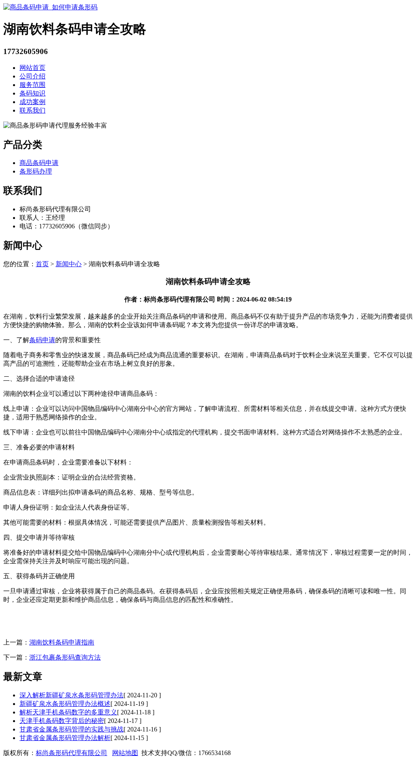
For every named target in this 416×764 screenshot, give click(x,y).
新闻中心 (69, 263)
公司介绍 (33, 76)
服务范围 (33, 84)
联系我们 (33, 110)
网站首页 (33, 67)
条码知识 (33, 93)
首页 (42, 263)
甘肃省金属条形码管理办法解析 (65, 737)
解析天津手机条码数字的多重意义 (68, 712)
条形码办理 (36, 171)
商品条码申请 (39, 162)
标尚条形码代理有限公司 (71, 752)
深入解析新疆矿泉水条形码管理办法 (72, 695)
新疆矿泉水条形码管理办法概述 (65, 703)
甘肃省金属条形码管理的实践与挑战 (72, 729)
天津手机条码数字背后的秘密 (62, 720)
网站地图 (125, 752)
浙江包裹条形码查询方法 (65, 657)
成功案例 (33, 101)
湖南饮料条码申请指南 (61, 642)
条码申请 (42, 339)
